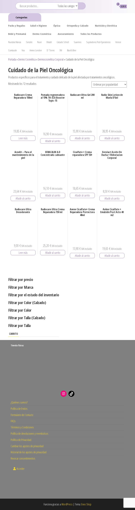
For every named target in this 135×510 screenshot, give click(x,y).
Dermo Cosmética (42, 33)
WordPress (67, 504)
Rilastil (49, 42)
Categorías (21, 17)
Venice (118, 42)
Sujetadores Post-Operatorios (98, 42)
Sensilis (29, 42)
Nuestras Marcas (14, 42)
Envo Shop (86, 504)
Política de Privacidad (21, 440)
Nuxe (39, 42)
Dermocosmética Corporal (50, 59)
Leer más (23, 138)
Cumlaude (12, 50)
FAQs (13, 421)
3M (60, 50)
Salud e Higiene (38, 25)
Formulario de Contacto (22, 415)
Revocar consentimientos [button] (23, 458)
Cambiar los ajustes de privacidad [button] (27, 446)
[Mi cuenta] (110, 6)
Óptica (56, 25)
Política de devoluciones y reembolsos (29, 433)
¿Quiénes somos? (19, 402)
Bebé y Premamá (17, 33)
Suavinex (77, 42)
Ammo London (36, 50)
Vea (23, 50)
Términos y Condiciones (22, 427)
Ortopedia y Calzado (77, 25)
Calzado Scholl (63, 42)
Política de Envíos (19, 409)
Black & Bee (71, 50)
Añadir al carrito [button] (52, 141)
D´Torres (50, 50)
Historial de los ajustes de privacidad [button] (28, 452)
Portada (12, 59)
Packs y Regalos (16, 25)
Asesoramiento (66, 33)
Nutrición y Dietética (106, 25)
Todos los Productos (91, 33)
